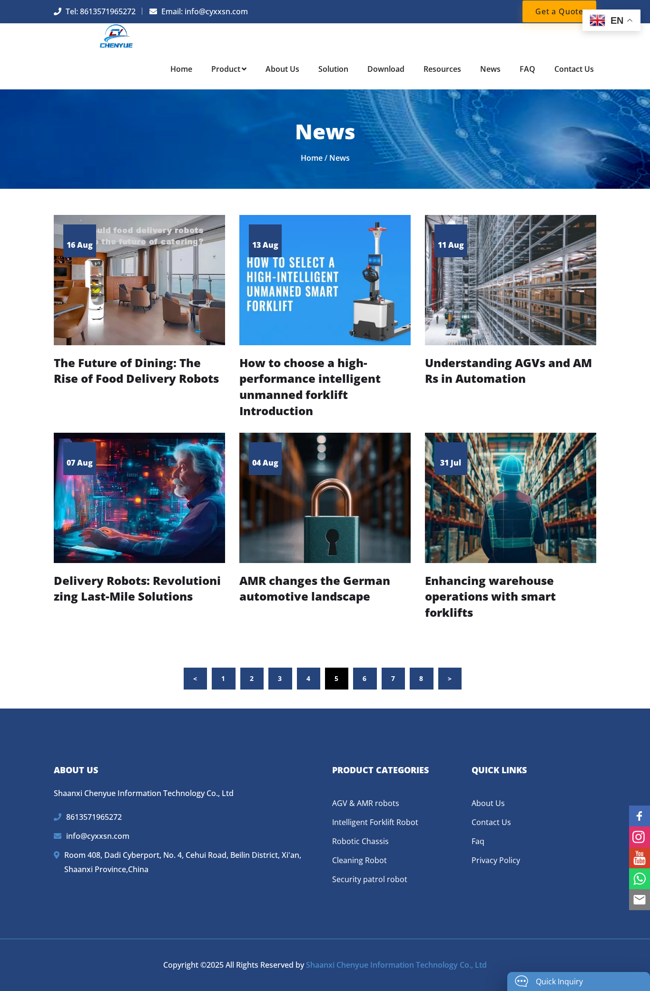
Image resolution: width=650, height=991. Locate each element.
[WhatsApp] (639, 878)
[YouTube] (639, 857)
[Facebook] (639, 816)
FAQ (527, 69)
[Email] (639, 899)
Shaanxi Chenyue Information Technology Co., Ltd (396, 965)
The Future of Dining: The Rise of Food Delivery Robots (136, 371)
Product (225, 69)
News (490, 69)
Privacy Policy (496, 860)
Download (385, 69)
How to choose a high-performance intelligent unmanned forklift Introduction (310, 386)
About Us (282, 69)
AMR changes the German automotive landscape (314, 588)
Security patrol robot (369, 879)
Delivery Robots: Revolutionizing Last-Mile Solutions (137, 588)
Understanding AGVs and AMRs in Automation (508, 371)
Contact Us (574, 69)
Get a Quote (559, 11)
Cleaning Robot (359, 860)
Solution (333, 69)
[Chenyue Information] (116, 35)
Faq (478, 841)
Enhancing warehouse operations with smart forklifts (490, 596)
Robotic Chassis (360, 841)
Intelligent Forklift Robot (375, 822)
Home (181, 69)
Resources (442, 69)
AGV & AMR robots (365, 803)
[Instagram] (639, 836)
